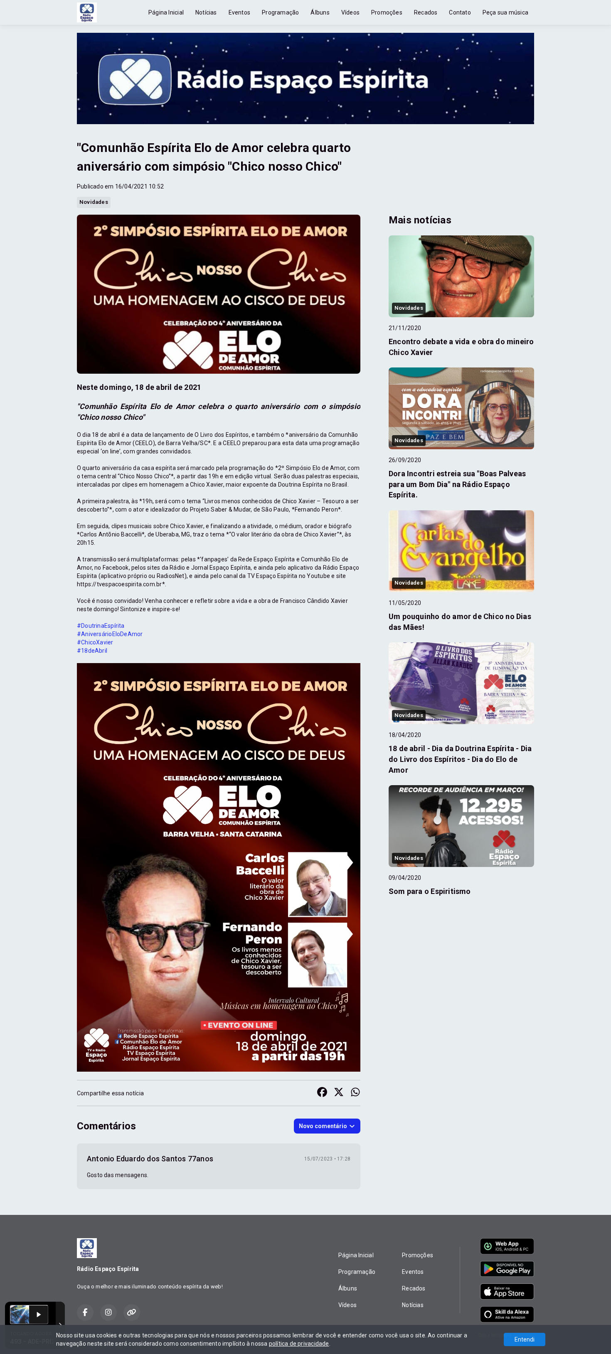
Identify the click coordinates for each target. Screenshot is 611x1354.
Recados (425, 12)
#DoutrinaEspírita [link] (101, 625)
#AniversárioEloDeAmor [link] (110, 634)
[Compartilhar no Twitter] (339, 1093)
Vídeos (350, 12)
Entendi (525, 1339)
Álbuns (319, 12)
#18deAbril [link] (92, 650)
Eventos (239, 12)
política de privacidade (299, 1343)
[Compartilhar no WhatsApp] (355, 1093)
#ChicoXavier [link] (95, 642)
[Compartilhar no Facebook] (322, 1093)
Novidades (93, 202)
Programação (280, 12)
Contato (460, 12)
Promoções (386, 12)
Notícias (206, 12)
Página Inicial (166, 12)
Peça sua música (505, 12)
